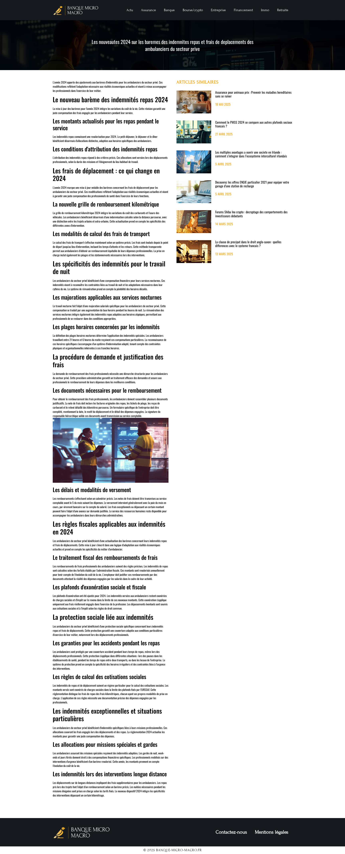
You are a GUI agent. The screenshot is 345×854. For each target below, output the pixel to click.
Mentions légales (271, 832)
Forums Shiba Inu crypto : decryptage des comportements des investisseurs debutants (251, 214)
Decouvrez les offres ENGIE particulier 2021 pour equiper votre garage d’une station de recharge (252, 184)
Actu (129, 10)
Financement (243, 10)
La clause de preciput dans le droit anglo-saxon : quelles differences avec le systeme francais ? (248, 243)
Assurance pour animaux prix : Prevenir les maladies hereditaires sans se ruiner (253, 94)
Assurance (148, 10)
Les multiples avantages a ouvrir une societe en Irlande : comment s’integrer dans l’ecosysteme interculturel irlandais (251, 154)
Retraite (282, 10)
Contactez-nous (231, 832)
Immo (265, 10)
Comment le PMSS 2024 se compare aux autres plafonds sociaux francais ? (253, 124)
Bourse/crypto (193, 10)
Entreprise (218, 10)
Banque (169, 10)
